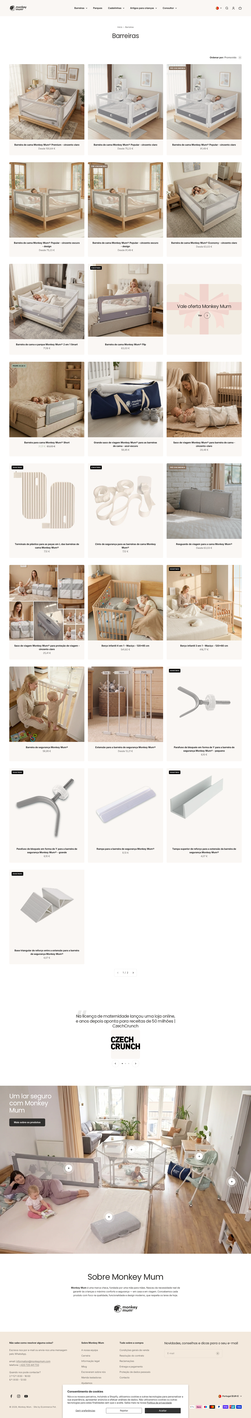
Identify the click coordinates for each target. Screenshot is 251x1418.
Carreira (85, 1355)
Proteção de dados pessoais (135, 1371)
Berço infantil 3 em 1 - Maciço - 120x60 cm (204, 645)
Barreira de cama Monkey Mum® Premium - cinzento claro (46, 144)
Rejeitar (124, 1410)
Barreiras (79, 8)
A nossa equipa (89, 1350)
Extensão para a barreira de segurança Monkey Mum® (125, 747)
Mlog (84, 1366)
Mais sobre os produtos (27, 1122)
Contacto (125, 1377)
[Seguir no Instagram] (19, 1396)
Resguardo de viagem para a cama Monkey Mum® (204, 544)
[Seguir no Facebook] (11, 1396)
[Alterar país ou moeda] (219, 8)
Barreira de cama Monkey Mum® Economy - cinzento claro (204, 242)
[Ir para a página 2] (133, 972)
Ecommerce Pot (48, 1407)
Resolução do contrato (132, 1355)
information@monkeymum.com (33, 1361)
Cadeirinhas (114, 8)
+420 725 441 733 (29, 1364)
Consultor (168, 8)
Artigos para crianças (142, 8)
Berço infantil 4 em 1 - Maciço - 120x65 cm (125, 645)
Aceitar (163, 1410)
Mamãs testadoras (91, 1377)
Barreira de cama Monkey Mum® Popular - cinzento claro (125, 144)
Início (119, 27)
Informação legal (90, 1361)
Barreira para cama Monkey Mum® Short (47, 442)
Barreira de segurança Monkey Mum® (47, 747)
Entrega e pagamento (131, 1366)
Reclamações (127, 1361)
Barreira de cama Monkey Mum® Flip (125, 344)
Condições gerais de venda (134, 1350)
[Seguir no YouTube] (26, 1396)
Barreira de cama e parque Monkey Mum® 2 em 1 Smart (47, 344)
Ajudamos (86, 1383)
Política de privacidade (159, 1402)
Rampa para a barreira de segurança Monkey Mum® (125, 848)
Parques (97, 8)
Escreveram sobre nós (93, 1371)
